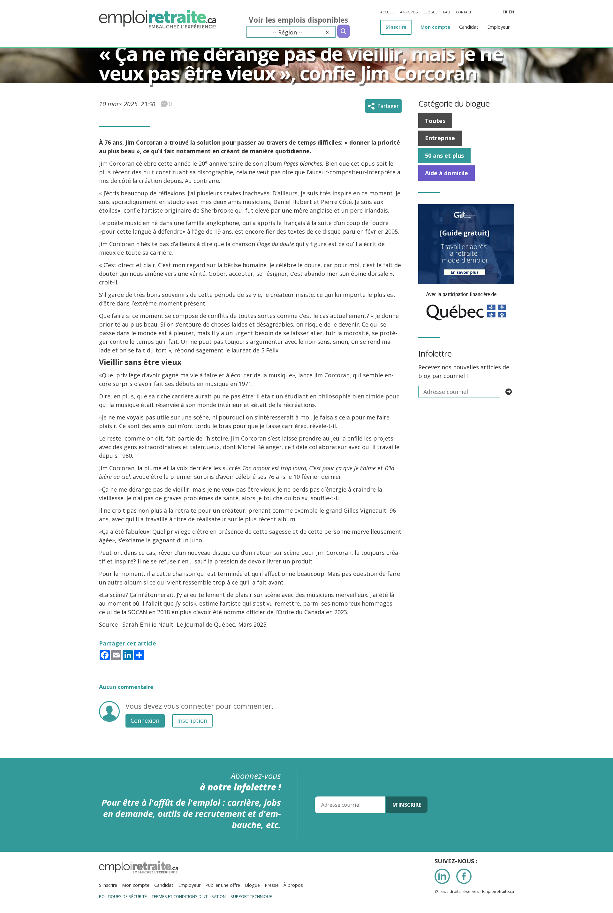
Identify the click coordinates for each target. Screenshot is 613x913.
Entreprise (440, 138)
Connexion (145, 720)
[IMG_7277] (466, 288)
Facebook (464, 876)
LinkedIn (442, 876)
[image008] (466, 208)
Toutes (435, 120)
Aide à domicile (446, 173)
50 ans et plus (444, 155)
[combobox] (291, 32)
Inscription (192, 720)
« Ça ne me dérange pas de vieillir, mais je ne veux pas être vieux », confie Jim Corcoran (301, 63)
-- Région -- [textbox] (301, 32)
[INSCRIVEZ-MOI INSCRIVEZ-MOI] (508, 391)
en (511, 12)
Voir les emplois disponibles (298, 20)
